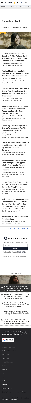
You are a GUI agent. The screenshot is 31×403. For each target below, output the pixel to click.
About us (4, 369)
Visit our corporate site (15, 334)
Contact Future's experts (9, 351)
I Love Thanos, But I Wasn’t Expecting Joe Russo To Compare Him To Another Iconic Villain (17, 313)
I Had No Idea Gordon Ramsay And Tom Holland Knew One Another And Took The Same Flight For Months (17, 296)
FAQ (3, 373)
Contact (4, 381)
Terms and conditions (8, 347)
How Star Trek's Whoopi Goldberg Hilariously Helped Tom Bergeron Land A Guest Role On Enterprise (16, 304)
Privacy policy (6, 354)
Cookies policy (6, 358)
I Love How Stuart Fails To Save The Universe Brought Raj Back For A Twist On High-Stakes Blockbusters (16, 288)
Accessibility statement (8, 362)
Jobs (3, 377)
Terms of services (20, 251)
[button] (2, 2)
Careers (4, 366)
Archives (25, 228)
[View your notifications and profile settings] (17, 2)
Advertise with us (7, 388)
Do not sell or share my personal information (15, 392)
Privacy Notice (22, 252)
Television (3, 33)
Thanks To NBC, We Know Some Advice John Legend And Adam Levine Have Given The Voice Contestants (16, 321)
